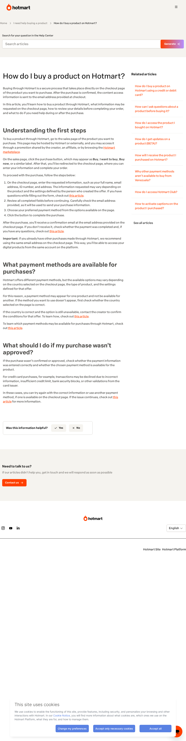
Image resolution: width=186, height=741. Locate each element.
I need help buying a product (30, 23)
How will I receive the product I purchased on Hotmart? (155, 157)
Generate (170, 43)
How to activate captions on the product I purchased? (156, 206)
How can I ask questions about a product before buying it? (156, 109)
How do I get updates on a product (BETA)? (152, 141)
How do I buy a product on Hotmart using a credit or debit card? (155, 90)
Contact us (12, 482)
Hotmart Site (152, 549)
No (78, 427)
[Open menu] (176, 7)
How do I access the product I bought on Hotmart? (155, 125)
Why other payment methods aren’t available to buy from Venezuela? (154, 176)
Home (3, 23)
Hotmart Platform (174, 549)
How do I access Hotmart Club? (156, 192)
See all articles (143, 223)
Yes (61, 427)
